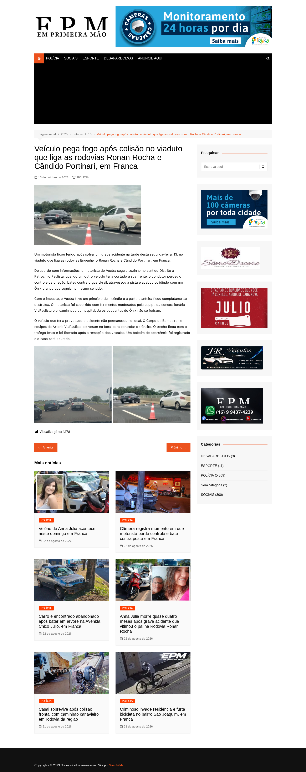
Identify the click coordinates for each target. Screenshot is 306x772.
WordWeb (116, 765)
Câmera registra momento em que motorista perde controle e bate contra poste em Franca (152, 533)
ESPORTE (91, 58)
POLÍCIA (52, 58)
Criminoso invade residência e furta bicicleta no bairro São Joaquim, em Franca (153, 714)
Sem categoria (211, 485)
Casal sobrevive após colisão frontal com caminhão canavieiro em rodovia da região (69, 714)
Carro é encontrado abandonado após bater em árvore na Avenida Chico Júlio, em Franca (69, 621)
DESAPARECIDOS (118, 58)
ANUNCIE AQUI (150, 58)
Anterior (48, 447)
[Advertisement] (153, 94)
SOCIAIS (71, 58)
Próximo (176, 447)
